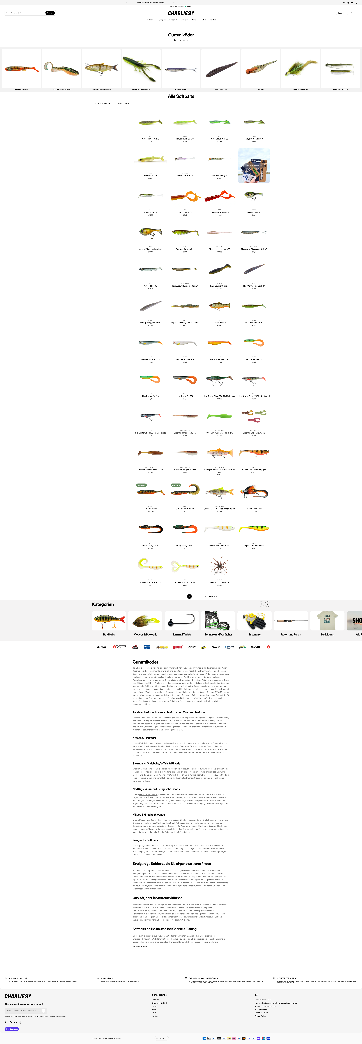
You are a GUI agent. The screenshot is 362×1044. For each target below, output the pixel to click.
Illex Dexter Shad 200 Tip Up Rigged (219, 396)
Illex (254, 320)
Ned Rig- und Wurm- (148, 794)
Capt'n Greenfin (185, 430)
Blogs (154, 1009)
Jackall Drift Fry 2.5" (185, 176)
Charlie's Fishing (143, 668)
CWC (185, 210)
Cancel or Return (261, 1013)
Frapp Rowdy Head (254, 509)
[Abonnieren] (43, 1011)
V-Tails (156, 769)
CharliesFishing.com (141, 939)
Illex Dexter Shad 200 (185, 359)
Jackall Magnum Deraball (150, 249)
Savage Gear (219, 467)
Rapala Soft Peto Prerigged (254, 470)
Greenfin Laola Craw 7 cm (254, 433)
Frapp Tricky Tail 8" (150, 545)
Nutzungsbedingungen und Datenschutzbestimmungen (276, 1003)
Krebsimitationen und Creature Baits (155, 743)
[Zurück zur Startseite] (175, 40)
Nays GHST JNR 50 (254, 139)
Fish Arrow (254, 246)
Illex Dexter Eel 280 (185, 396)
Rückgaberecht (261, 1009)
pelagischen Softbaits (148, 845)
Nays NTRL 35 (150, 176)
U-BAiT (150, 506)
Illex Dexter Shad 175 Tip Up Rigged (254, 396)
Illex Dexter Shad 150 (254, 322)
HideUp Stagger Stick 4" (254, 286)
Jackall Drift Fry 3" (220, 176)
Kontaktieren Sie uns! (132, 981)
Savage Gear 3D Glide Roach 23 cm (219, 509)
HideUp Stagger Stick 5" (150, 322)
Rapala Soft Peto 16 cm (219, 545)
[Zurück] (127, 2)
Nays (150, 136)
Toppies (185, 246)
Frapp (254, 506)
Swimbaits (143, 769)
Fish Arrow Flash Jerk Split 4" (254, 249)
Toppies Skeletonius (185, 249)
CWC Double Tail (185, 212)
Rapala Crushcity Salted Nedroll (185, 322)
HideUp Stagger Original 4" (219, 286)
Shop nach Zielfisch (159, 1003)
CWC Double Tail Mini (219, 212)
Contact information (262, 1000)
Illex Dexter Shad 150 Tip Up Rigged (150, 433)
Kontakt (155, 1016)
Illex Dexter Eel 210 (150, 396)
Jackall (185, 173)
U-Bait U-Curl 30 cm (185, 509)
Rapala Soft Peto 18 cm (254, 545)
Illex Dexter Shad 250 (219, 359)
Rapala (185, 320)
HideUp (219, 283)
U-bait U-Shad (150, 509)
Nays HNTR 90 (150, 286)
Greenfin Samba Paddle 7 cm (150, 470)
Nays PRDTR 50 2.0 (185, 139)
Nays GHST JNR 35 (219, 139)
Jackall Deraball (254, 212)
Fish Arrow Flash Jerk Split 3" (185, 286)
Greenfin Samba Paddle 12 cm (219, 433)
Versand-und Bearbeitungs (265, 1006)
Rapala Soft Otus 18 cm (150, 582)
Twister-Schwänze (159, 717)
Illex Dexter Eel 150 (254, 359)
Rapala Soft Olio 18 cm (185, 582)
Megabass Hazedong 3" (219, 249)
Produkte (155, 1000)
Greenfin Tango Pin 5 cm (185, 470)
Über (154, 1013)
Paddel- (142, 717)
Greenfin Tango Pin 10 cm (185, 433)
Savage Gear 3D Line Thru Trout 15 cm (219, 471)
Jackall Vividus (219, 322)
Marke (154, 1006)
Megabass (219, 246)
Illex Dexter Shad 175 (150, 359)
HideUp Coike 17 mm (219, 582)
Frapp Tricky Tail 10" (185, 545)
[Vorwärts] (173, 2)
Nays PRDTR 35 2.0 (150, 139)
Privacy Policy (260, 1016)
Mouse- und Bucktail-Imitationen (153, 820)
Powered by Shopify (114, 1038)
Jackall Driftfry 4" (150, 212)
